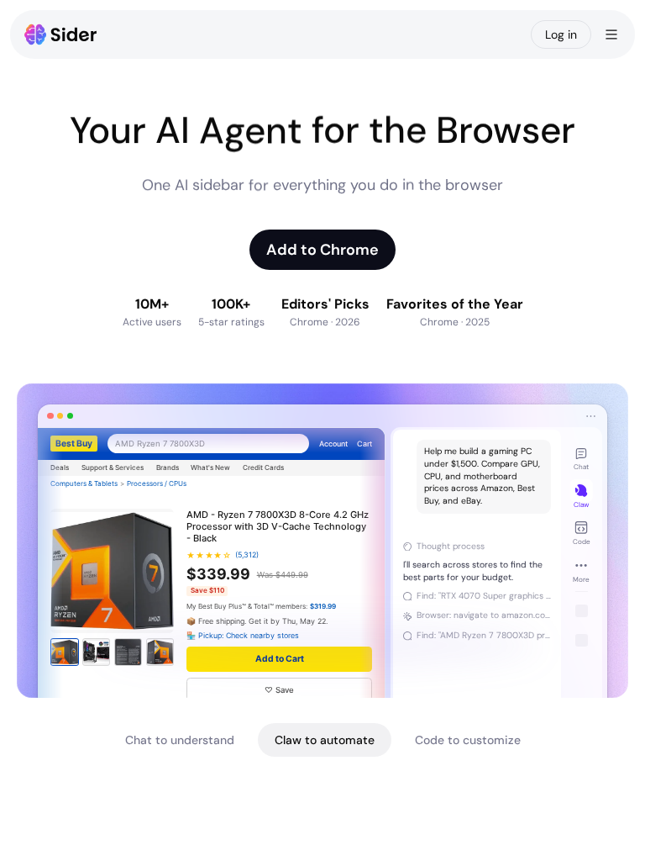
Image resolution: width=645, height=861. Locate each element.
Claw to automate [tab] (325, 739)
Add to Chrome (322, 250)
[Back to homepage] (61, 34)
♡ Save (279, 690)
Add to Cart (279, 658)
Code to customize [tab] (468, 739)
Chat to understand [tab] (179, 739)
